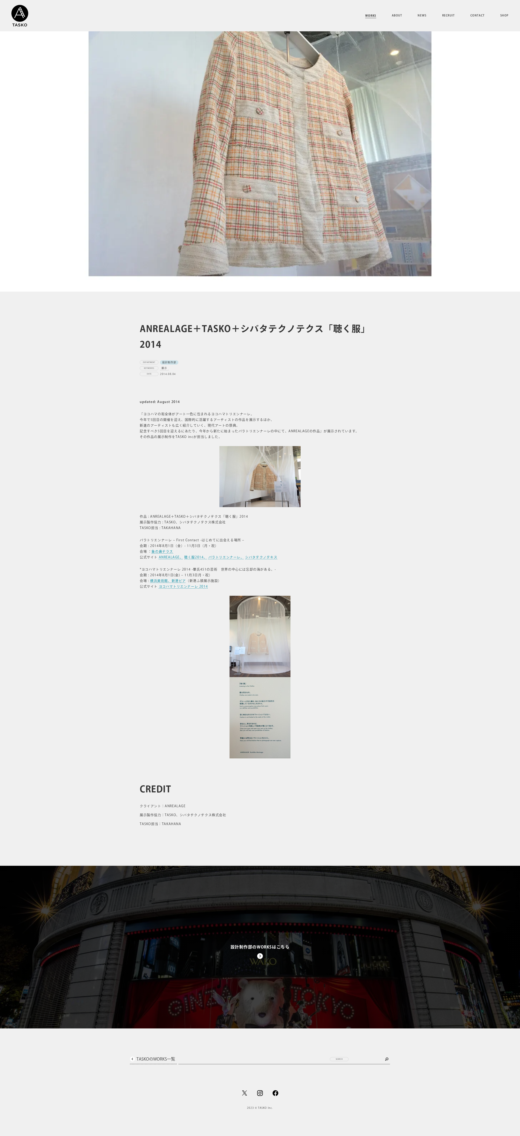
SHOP (504, 15)
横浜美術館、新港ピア (168, 580)
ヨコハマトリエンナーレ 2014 (183, 586)
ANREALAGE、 (171, 557)
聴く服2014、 (195, 557)
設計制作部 (169, 362)
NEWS (422, 15)
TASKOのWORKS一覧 (155, 1059)
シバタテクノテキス (261, 557)
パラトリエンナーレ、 (226, 557)
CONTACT (477, 15)
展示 (164, 368)
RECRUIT (448, 15)
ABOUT (397, 15)
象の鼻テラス (162, 551)
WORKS (370, 15)
